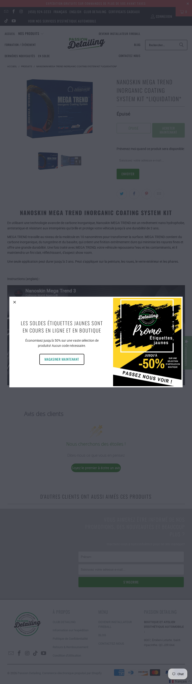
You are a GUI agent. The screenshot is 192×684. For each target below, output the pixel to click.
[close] (15, 302)
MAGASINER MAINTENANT (61, 359)
